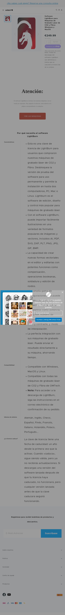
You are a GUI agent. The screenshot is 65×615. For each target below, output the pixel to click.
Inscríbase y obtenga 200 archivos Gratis (48, 319)
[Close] (62, 292)
